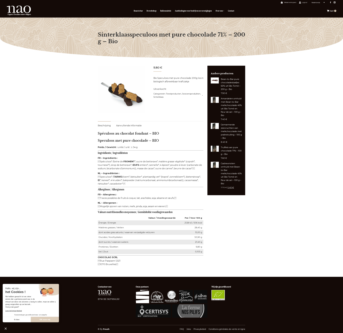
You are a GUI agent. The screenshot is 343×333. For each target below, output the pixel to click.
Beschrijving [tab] (104, 125)
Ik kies (16, 319)
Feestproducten (173, 94)
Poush (106, 329)
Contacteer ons (104, 286)
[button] (5, 328)
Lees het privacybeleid (13, 311)
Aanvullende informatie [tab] (129, 125)
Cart (332, 11)
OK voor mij (45, 319)
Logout (304, 2)
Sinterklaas (158, 97)
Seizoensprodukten (191, 94)
